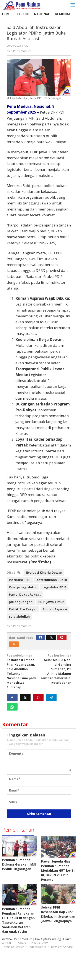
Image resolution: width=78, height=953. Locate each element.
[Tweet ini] (25, 697)
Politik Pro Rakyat (23, 609)
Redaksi (21, 943)
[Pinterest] (62, 637)
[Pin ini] (38, 697)
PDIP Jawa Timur (51, 602)
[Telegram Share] (51, 697)
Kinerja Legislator (23, 587)
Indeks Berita (39, 943)
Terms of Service (13, 947)
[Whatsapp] (12, 707)
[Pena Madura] (21, 5)
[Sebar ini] (12, 697)
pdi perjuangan (20, 602)
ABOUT (6, 943)
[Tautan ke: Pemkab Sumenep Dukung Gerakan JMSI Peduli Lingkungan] (19, 846)
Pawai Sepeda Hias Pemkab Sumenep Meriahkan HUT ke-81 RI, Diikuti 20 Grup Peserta (58, 870)
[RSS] (14, 644)
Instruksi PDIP (20, 580)
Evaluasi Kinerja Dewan (44, 572)
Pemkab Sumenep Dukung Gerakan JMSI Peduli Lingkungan (19, 864)
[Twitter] (51, 637)
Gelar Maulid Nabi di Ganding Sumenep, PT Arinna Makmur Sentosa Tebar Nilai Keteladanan (56, 669)
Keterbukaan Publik (51, 580)
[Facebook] (40, 637)
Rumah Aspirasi (55, 609)
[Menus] (73, 5)
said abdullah (19, 616)
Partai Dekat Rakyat (25, 594)
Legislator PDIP (54, 587)
